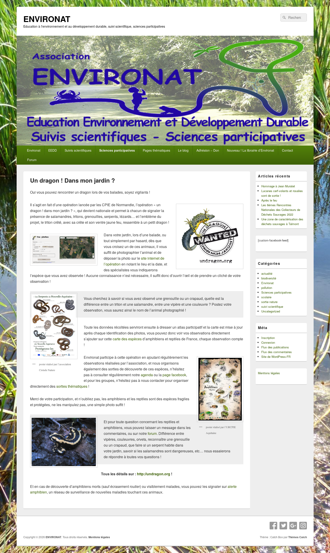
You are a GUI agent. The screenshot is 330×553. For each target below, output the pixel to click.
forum (152, 433)
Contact (287, 150)
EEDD (52, 150)
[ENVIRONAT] (165, 144)
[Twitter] (283, 525)
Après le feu (269, 200)
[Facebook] (273, 525)
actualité (266, 273)
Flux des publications (275, 347)
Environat (33, 150)
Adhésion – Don (207, 150)
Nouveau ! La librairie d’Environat (250, 150)
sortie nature (269, 302)
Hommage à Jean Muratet (278, 186)
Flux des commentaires (276, 352)
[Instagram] (303, 525)
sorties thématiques (71, 386)
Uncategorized (270, 311)
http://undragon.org (153, 473)
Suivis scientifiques (78, 150)
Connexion (268, 342)
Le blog (183, 150)
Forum (32, 159)
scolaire (266, 297)
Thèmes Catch (297, 537)
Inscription (268, 338)
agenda (147, 374)
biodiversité (268, 278)
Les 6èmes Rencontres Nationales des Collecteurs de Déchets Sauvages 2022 (280, 210)
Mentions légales (269, 373)
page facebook (174, 374)
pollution (266, 287)
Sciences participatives (117, 150)
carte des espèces (127, 338)
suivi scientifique (272, 306)
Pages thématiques (156, 150)
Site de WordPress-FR (275, 356)
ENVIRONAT (46, 18)
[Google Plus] (293, 525)
